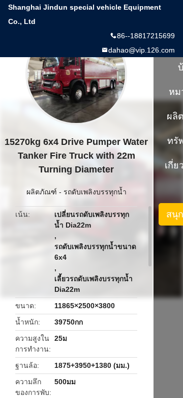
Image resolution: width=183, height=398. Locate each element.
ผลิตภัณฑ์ (41, 192)
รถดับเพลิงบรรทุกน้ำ (95, 192)
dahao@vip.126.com (141, 50)
